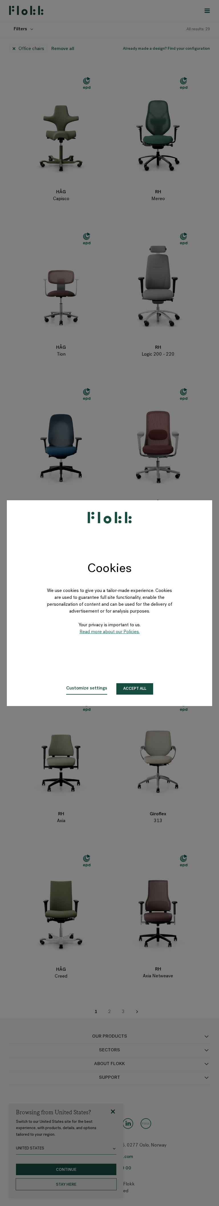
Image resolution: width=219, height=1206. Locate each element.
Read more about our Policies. (110, 632)
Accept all (134, 689)
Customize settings (86, 688)
